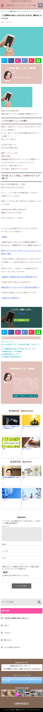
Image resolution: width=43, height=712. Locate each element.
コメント (6, 526)
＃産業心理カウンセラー (11, 354)
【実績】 (4, 237)
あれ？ (24, 477)
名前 (4, 544)
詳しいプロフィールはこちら (23, 77)
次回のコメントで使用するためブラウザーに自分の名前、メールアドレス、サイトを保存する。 (21, 568)
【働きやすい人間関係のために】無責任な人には (11, 427)
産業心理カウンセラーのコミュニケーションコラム (21, 338)
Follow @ (21, 313)
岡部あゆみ (7, 80)
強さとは (24, 499)
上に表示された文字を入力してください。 (16, 575)
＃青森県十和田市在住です (12, 357)
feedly (22, 320)
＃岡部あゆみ (7, 351)
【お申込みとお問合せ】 (10, 298)
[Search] (39, 602)
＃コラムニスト (8, 342)
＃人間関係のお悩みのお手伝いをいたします (19, 349)
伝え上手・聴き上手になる (17, 709)
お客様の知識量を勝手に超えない (11, 478)
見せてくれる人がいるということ (31, 427)
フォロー (5, 499)
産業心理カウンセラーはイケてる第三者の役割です (20, 287)
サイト (4, 558)
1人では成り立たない (12, 647)
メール (5, 551)
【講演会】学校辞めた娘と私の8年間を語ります (19, 277)
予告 (4, 449)
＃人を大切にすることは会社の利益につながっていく (20, 345)
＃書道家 (18, 351)
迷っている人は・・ (28, 449)
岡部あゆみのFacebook (21, 703)
